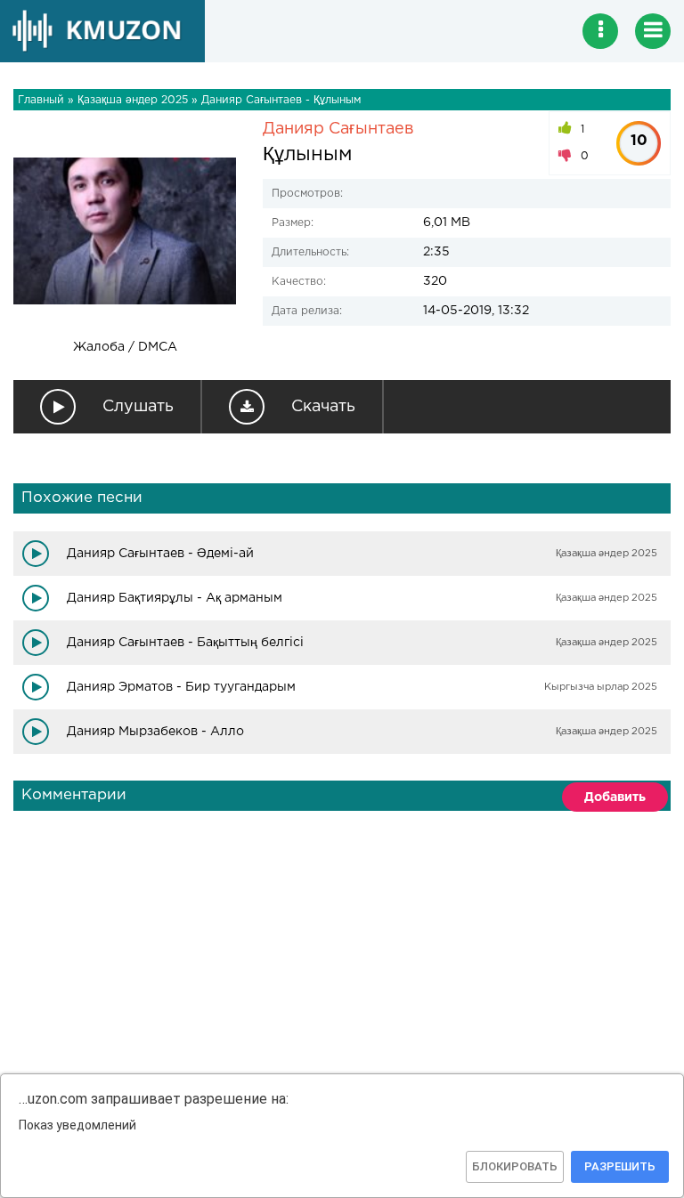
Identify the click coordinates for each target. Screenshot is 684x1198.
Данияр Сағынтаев (338, 129)
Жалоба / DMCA (125, 347)
